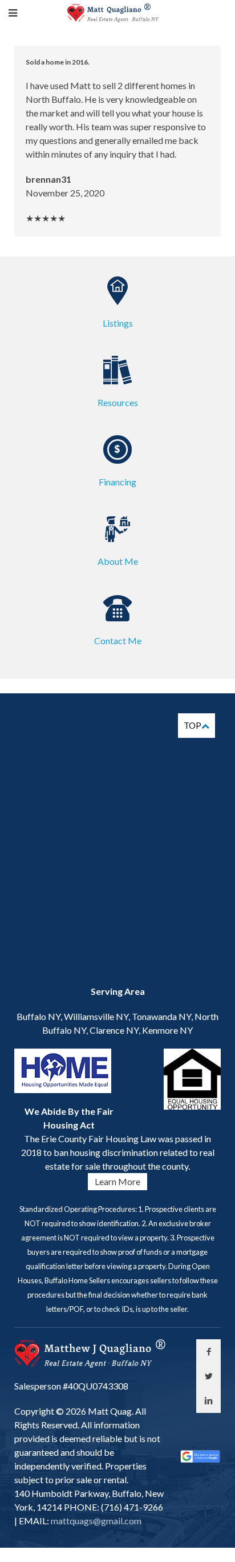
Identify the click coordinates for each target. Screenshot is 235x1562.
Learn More (117, 1181)
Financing (117, 481)
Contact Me (117, 640)
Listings (118, 323)
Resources (118, 402)
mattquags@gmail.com (95, 1520)
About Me (118, 561)
